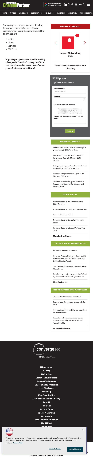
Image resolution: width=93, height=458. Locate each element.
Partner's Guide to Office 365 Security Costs (70, 210)
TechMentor (46, 416)
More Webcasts (60, 282)
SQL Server (72, 13)
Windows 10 (23, 13)
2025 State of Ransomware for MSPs (67, 297)
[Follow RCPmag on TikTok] (72, 5)
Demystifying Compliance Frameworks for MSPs (69, 303)
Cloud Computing (9, 13)
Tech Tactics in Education (46, 420)
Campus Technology (46, 381)
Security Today (46, 409)
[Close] (82, 429)
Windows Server (86, 13)
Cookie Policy (18, 443)
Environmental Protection (46, 385)
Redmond (46, 406)
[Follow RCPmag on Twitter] (69, 5)
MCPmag (46, 392)
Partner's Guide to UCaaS (63, 215)
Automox (71, 57)
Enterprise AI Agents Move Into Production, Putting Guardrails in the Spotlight (70, 167)
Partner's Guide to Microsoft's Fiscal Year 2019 (69, 229)
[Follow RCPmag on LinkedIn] (65, 5)
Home (10, 39)
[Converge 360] (46, 349)
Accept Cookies (75, 449)
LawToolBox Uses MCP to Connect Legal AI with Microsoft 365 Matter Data (69, 149)
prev (56, 42)
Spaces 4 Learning (46, 413)
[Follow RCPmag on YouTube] (80, 5)
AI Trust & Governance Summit (65, 251)
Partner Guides (70, 195)
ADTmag (46, 371)
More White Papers (61, 328)
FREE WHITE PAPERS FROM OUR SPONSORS (70, 290)
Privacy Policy (70, 104)
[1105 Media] (46, 357)
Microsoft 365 (36, 13)
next (85, 42)
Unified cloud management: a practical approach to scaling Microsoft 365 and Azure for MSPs (68, 320)
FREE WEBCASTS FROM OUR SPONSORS (70, 244)
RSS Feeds (12, 49)
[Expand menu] (88, 5)
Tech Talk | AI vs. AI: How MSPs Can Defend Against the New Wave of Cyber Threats (70, 275)
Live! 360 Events (46, 388)
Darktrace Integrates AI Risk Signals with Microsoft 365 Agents (68, 175)
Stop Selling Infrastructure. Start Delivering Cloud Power (69, 268)
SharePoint (61, 13)
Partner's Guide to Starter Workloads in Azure (68, 221)
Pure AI (46, 402)
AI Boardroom (46, 367)
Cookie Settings (55, 449)
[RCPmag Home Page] (16, 5)
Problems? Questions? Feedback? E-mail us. (47, 455)
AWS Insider (46, 374)
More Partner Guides (62, 236)
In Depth (12, 46)
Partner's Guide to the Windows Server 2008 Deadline (68, 203)
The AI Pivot (46, 423)
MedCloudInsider (46, 395)
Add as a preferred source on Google (54, 4)
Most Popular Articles (70, 142)
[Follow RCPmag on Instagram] (76, 5)
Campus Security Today (46, 378)
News (10, 42)
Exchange (49, 13)
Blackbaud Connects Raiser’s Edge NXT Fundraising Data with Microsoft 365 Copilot (68, 158)
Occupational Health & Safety (46, 399)
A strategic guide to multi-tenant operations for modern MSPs (70, 311)
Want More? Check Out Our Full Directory (70, 67)
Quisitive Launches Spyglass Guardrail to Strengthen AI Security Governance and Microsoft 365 (68, 184)
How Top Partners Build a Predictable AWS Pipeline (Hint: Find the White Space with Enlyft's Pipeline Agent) (69, 258)
